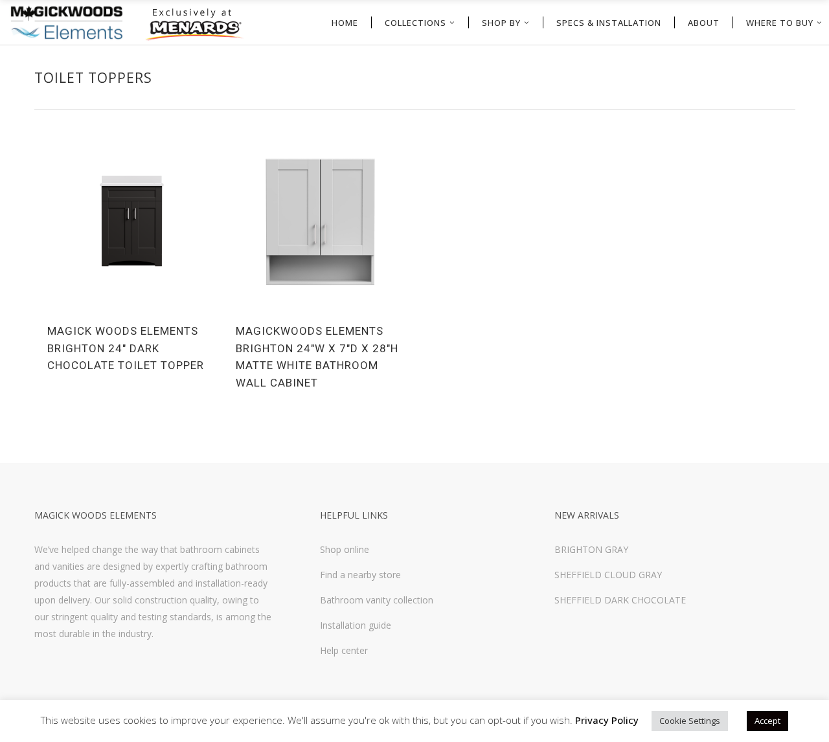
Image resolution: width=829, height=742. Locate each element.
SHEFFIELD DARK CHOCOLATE (620, 600)
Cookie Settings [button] (689, 720)
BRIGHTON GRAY (591, 549)
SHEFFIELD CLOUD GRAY (608, 574)
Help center (344, 650)
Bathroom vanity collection (376, 600)
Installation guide (355, 625)
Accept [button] (767, 720)
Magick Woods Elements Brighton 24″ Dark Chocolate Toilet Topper (125, 348)
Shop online (344, 549)
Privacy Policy (607, 720)
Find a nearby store (360, 574)
